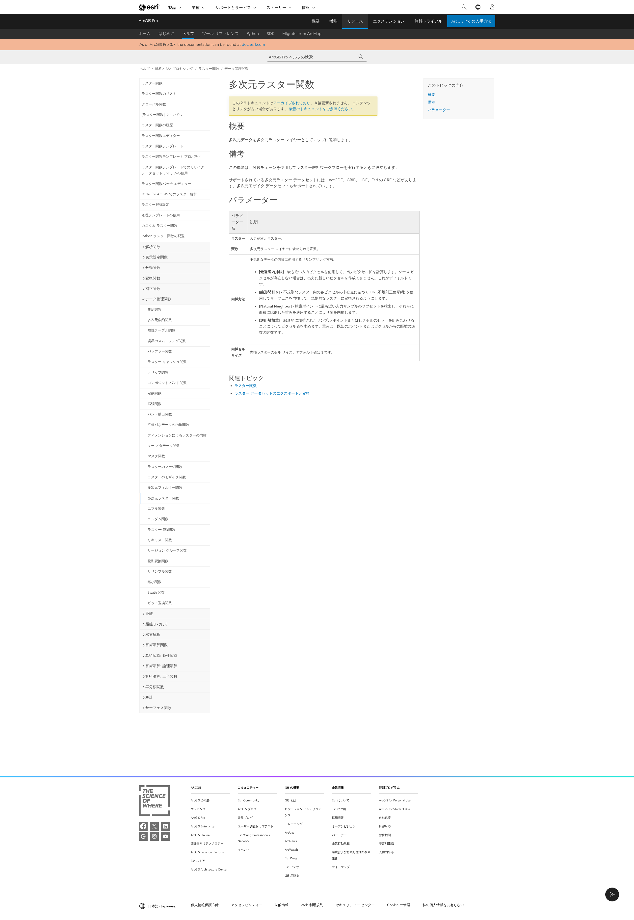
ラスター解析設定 (155, 205)
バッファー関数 (160, 351)
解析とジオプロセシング (174, 69)
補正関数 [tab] (152, 288)
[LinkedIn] (165, 826)
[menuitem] (210, 800)
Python (253, 33)
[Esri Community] (143, 836)
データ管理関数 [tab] (158, 299)
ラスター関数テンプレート (162, 146)
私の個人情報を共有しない (443, 905)
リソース (355, 21)
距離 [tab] (149, 613)
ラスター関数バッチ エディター (166, 184)
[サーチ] (361, 56)
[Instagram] (154, 836)
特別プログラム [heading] (389, 787)
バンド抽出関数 (160, 414)
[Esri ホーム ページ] (149, 7)
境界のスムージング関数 (167, 341)
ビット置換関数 (160, 603)
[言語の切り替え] (477, 7)
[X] (154, 826)
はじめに (166, 33)
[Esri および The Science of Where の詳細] (154, 801)
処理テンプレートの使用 (161, 215)
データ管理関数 (236, 69)
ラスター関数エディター (161, 136)
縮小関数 (154, 582)
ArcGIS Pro (148, 20)
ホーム (145, 33)
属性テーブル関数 (161, 330)
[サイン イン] (492, 7)
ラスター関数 (208, 69)
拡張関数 (154, 404)
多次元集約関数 (160, 320)
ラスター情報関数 (161, 530)
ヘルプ (188, 33)
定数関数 (154, 393)
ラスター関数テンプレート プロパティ (172, 156)
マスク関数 (156, 456)
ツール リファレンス (220, 33)
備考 (431, 102)
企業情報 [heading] (338, 787)
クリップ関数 (158, 372)
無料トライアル (428, 21)
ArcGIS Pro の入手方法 (471, 21)
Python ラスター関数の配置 (163, 236)
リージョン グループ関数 (167, 550)
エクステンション (389, 21)
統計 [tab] (149, 697)
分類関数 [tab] (152, 267)
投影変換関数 (158, 561)
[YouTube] (165, 836)
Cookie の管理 (398, 905)
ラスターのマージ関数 (165, 467)
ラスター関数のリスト (159, 94)
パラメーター (439, 110)
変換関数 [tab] (152, 278)
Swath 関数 (156, 592)
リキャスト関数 (160, 540)
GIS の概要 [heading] (292, 787)
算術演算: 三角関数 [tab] (161, 676)
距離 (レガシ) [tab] (156, 624)
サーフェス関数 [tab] (158, 708)
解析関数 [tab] (152, 247)
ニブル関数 (156, 509)
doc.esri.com (253, 44)
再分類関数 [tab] (154, 687)
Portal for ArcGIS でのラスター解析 (169, 194)
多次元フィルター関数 (165, 488)
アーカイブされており (291, 103)
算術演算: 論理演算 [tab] (161, 666)
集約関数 (154, 309)
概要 (315, 21)
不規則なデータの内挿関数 (168, 425)
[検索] (464, 7)
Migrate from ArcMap (301, 33)
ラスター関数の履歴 (157, 125)
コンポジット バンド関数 (167, 383)
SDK (270, 33)
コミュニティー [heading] (248, 787)
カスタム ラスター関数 (159, 226)
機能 (333, 21)
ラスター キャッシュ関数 (167, 362)
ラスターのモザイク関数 (167, 477)
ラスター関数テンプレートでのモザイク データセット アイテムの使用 (173, 170)
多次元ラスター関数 (163, 498)
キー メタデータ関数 (164, 446)
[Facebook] (143, 826)
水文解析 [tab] (152, 634)
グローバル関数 (154, 104)
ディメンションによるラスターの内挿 (177, 435)
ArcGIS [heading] (196, 787)
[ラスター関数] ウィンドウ (162, 115)
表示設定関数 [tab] (156, 257)
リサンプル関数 (160, 571)
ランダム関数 (158, 519)
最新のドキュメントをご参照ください (320, 109)
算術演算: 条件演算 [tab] (161, 655)
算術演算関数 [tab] (156, 645)
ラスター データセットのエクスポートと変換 (272, 393)
